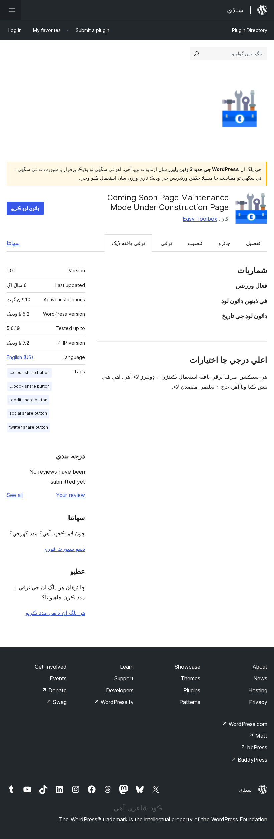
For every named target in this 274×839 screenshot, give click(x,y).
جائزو (224, 243)
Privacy (258, 702)
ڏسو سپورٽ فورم (64, 548)
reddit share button (28, 399)
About (260, 666)
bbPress (253, 747)
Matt (258, 735)
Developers (120, 690)
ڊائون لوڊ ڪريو (25, 208)
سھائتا (13, 243)
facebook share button (28, 386)
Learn (127, 666)
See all (15, 495)
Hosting (257, 690)
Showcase (187, 666)
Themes (190, 678)
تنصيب (195, 243)
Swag (56, 702)
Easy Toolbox (200, 218)
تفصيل (253, 243)
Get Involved (51, 666)
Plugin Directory (249, 30)
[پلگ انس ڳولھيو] (196, 53)
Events (58, 678)
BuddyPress (249, 759)
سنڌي (245, 789)
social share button (28, 413)
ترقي (166, 243)
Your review (70, 495)
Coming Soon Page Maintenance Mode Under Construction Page (168, 202)
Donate (54, 690)
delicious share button (28, 372)
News (260, 678)
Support (124, 678)
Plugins (191, 690)
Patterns (189, 702)
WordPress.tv (114, 702)
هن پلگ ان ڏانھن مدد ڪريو (55, 612)
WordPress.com (244, 724)
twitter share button (28, 427)
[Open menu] (10, 10)
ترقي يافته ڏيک (128, 243)
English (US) (20, 357)
